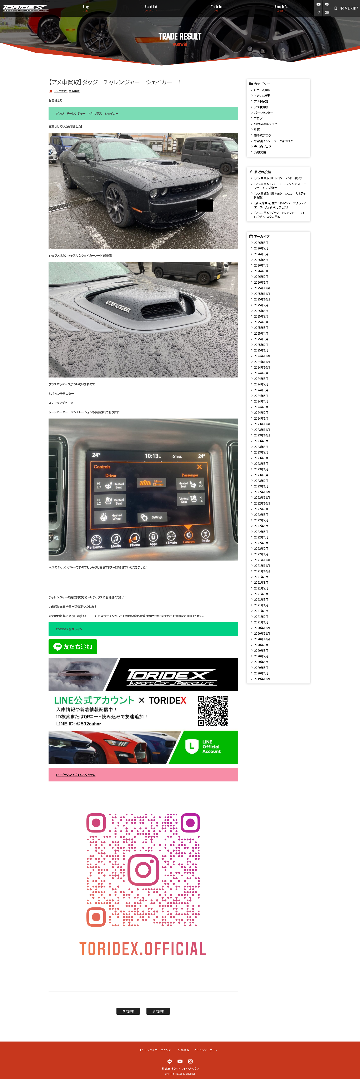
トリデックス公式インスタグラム (75, 774)
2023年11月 (262, 429)
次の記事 (158, 1011)
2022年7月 (261, 520)
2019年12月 (262, 679)
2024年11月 (262, 362)
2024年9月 (261, 373)
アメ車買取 (60, 91)
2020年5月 (261, 667)
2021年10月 (262, 571)
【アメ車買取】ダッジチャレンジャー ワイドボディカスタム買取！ (279, 215)
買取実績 (74, 91)
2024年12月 (262, 356)
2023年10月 (262, 435)
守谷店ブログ (262, 146)
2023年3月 (261, 475)
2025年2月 (261, 344)
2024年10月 (262, 367)
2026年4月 (261, 265)
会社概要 (183, 1050)
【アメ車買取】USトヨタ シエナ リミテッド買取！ (279, 195)
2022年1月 (261, 554)
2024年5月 (261, 395)
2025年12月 (262, 288)
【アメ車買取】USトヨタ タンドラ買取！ (278, 178)
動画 (257, 129)
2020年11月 (262, 633)
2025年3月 (261, 339)
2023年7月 (261, 452)
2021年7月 (261, 588)
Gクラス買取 (262, 90)
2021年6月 (261, 594)
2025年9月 (261, 305)
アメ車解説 (261, 101)
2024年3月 (261, 407)
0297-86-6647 (349, 8)
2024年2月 (261, 412)
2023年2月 (261, 480)
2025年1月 (261, 350)
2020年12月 (262, 628)
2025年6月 (261, 322)
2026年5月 (261, 260)
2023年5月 (261, 463)
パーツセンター (263, 113)
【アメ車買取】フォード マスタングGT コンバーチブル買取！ (280, 186)
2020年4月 (261, 673)
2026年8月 (261, 242)
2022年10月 (262, 503)
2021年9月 (261, 577)
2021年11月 (262, 565)
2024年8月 (261, 378)
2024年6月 (261, 390)
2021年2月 (261, 616)
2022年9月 (261, 509)
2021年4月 (261, 605)
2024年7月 (261, 384)
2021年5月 (261, 599)
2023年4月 (261, 469)
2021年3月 (261, 611)
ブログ (258, 118)
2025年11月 (262, 293)
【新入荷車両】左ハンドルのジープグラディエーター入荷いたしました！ (280, 205)
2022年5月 (261, 531)
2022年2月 (261, 548)
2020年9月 (261, 645)
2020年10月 (262, 639)
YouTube (318, 4)
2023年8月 (261, 447)
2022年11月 (262, 497)
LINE (327, 4)
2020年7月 (261, 656)
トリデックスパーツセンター (157, 1050)
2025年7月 (261, 316)
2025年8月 (261, 311)
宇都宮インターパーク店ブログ (273, 141)
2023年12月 (262, 424)
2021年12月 (262, 560)
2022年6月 (261, 526)
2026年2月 (261, 276)
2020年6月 (261, 662)
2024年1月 (261, 418)
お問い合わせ (327, 12)
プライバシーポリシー (207, 1050)
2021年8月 (261, 582)
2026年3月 (261, 271)
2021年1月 (261, 622)
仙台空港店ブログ (265, 124)
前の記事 (128, 1011)
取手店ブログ (262, 135)
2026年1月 (261, 282)
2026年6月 (261, 254)
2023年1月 (261, 486)
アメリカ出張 (262, 95)
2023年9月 (261, 441)
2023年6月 (261, 458)
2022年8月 (261, 514)
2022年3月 (261, 543)
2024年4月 (261, 401)
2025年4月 (261, 333)
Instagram (318, 12)
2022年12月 (262, 492)
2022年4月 (261, 537)
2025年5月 (261, 327)
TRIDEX (25, 8)
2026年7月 (261, 248)
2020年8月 (261, 650)
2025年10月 (262, 299)
